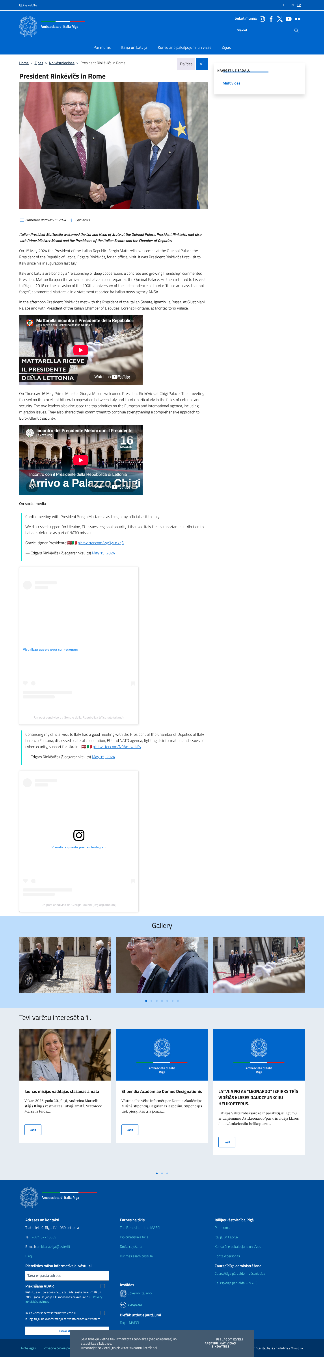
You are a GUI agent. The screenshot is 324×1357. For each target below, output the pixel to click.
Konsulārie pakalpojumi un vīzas (238, 1246)
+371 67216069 (44, 1237)
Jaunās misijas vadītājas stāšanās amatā (61, 1091)
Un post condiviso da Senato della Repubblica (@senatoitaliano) (79, 717)
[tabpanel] (65, 967)
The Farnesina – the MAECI (140, 1227)
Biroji (28, 1256)
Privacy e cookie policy (59, 1348)
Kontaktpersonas (227, 1256)
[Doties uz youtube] (287, 18)
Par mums (222, 1227)
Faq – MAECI (129, 1322)
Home (24, 63)
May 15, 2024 (103, 553)
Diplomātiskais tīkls (134, 1237)
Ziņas (39, 63)
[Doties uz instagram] (261, 18)
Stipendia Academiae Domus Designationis (161, 1091)
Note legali (28, 1348)
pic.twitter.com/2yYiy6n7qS (101, 543)
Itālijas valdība (28, 5)
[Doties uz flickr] (296, 18)
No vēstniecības (61, 63)
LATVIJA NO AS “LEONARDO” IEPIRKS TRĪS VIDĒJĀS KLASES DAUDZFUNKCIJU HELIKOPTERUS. (258, 1097)
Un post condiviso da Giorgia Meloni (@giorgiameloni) (79, 905)
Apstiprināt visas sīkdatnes (224, 1345)
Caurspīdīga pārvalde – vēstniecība (240, 1273)
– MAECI (252, 1283)
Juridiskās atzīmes (37, 1301)
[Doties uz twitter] (278, 18)
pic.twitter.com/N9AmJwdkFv (117, 747)
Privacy (97, 1297)
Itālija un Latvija (226, 1237)
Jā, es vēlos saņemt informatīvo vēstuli (50, 1312)
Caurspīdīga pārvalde (230, 1283)
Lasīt (35, 1129)
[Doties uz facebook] (270, 18)
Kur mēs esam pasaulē (136, 1256)
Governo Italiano (139, 1293)
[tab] (146, 1001)
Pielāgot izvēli (229, 1339)
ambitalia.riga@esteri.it (53, 1246)
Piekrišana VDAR (39, 1286)
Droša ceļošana (131, 1246)
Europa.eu (134, 1304)
